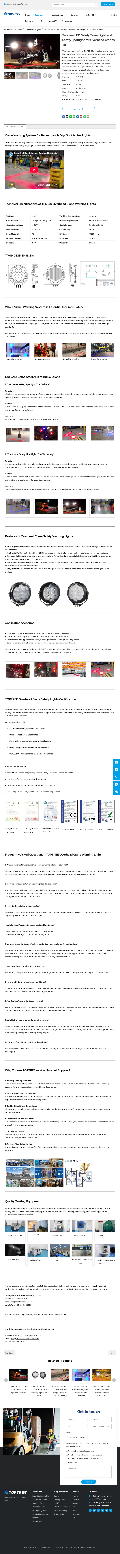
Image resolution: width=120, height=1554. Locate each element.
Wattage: (66, 84)
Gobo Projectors (39, 1507)
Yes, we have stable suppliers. (81, 1451)
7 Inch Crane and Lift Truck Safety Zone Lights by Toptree (18, 1389)
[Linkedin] (94, 1510)
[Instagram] (106, 1510)
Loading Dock (59, 1500)
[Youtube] (98, 1510)
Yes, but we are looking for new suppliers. (86, 1455)
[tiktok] (110, 1510)
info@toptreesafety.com (18, 4)
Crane (56, 1496)
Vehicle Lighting (60, 1510)
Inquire (77, 109)
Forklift (56, 1503)
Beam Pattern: (69, 92)
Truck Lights (59, 1514)
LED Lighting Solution (40, 1510)
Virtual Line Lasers (39, 1500)
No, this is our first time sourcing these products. (85, 1460)
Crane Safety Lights (40, 1503)
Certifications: (68, 99)
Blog (75, 1510)
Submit (89, 1482)
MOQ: (65, 96)
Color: (65, 88)
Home (75, 1496)
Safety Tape (37, 1521)
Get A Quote (108, 4)
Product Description (14, 126)
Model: (65, 77)
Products (76, 1500)
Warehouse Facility (61, 1507)
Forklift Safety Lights (40, 1496)
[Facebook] (90, 1510)
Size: (64, 81)
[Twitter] (102, 1510)
